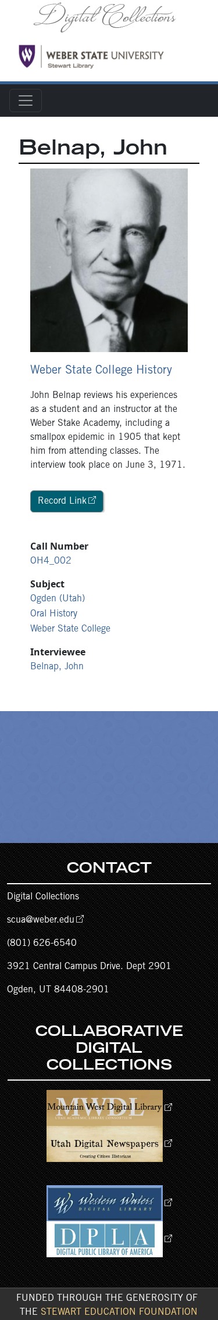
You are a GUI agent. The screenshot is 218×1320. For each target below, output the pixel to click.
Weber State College (70, 629)
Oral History (53, 614)
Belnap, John (57, 667)
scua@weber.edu (40, 920)
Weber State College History (101, 371)
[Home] (109, 17)
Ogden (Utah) (57, 599)
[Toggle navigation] (25, 100)
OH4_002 (51, 561)
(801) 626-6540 (42, 943)
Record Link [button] (62, 501)
